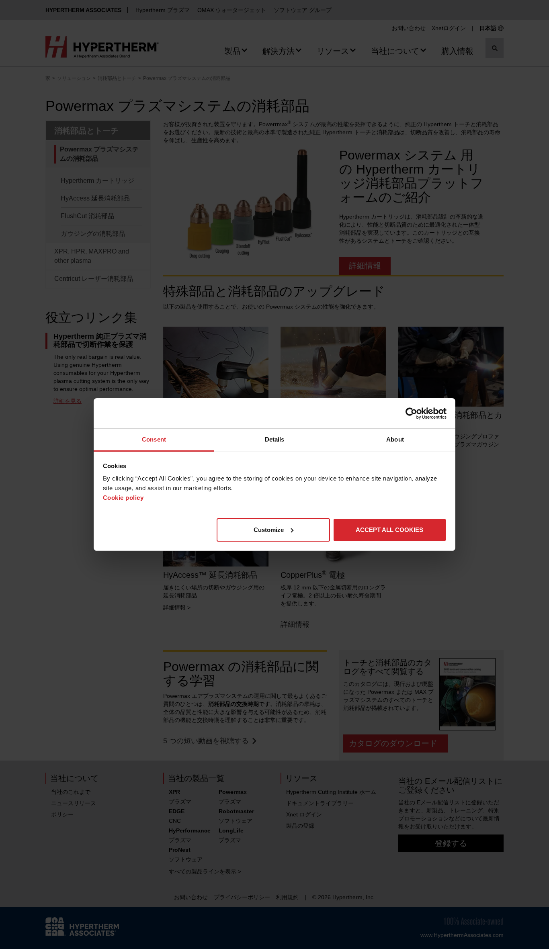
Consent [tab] (154, 439)
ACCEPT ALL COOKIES (389, 529)
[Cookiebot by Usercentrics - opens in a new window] (411, 413)
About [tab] (395, 439)
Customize (269, 529)
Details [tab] (275, 439)
